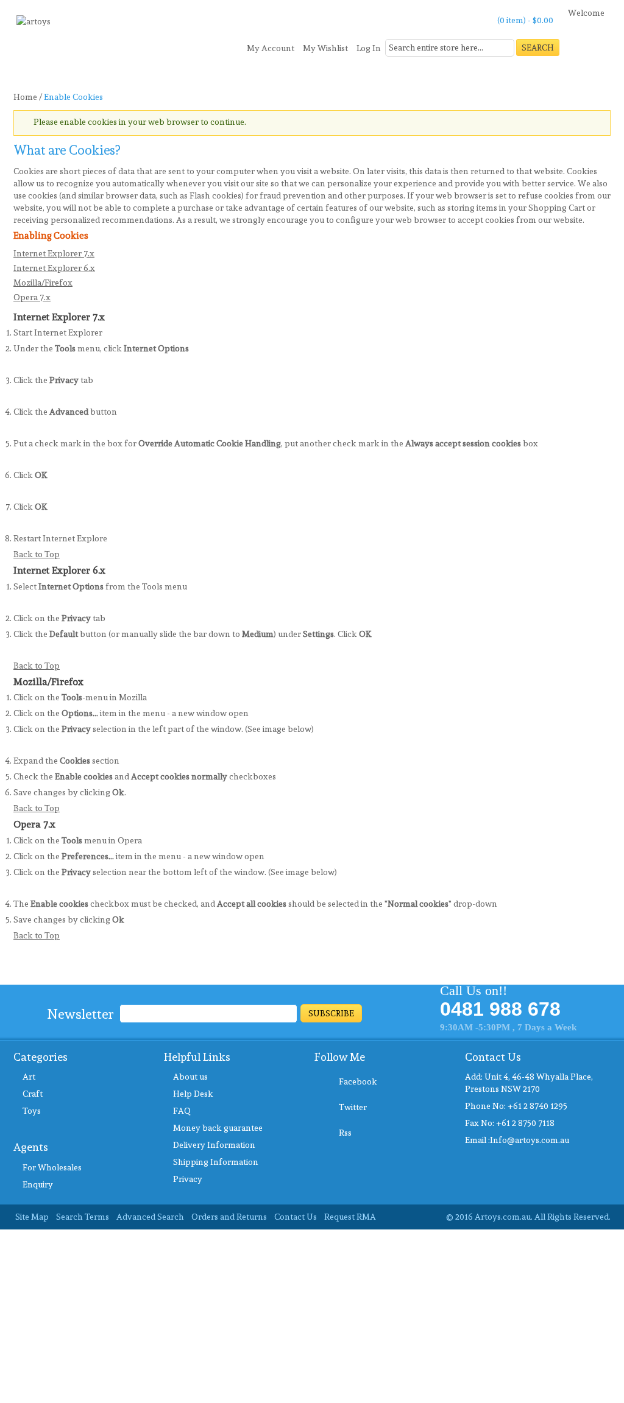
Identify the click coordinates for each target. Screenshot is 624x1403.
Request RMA (350, 1217)
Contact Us (295, 1217)
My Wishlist (325, 48)
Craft (33, 1094)
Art (29, 1076)
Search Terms (82, 1217)
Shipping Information (215, 1162)
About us (190, 1076)
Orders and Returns (229, 1217)
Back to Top (36, 554)
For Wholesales (52, 1167)
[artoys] (33, 26)
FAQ (182, 1111)
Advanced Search (150, 1217)
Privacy (187, 1179)
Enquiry (38, 1184)
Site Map (32, 1217)
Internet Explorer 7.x (53, 253)
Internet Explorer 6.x (54, 268)
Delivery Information (214, 1145)
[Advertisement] (312, 1314)
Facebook (358, 1081)
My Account (270, 48)
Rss (345, 1133)
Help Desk (193, 1094)
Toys (32, 1111)
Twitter (353, 1107)
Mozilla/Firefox (43, 282)
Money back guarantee (218, 1128)
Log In (368, 48)
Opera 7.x (32, 297)
